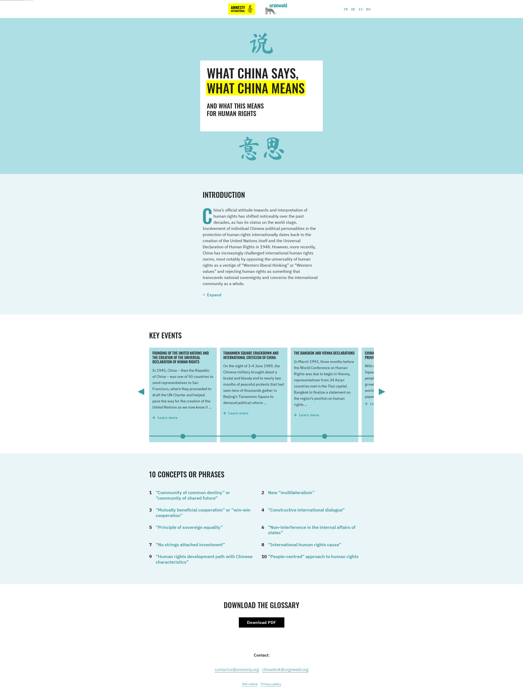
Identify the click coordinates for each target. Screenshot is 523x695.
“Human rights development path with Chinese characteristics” (204, 559)
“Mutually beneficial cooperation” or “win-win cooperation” (203, 512)
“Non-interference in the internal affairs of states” (311, 529)
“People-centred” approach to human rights (313, 556)
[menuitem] (347, 9)
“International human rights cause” (304, 544)
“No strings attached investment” (190, 544)
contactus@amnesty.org (237, 669)
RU (368, 9)
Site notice (250, 684)
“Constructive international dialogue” (306, 510)
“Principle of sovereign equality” (189, 527)
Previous (141, 391)
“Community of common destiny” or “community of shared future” (193, 495)
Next (382, 391)
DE (353, 9)
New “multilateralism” (291, 492)
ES (361, 9)
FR (346, 9)
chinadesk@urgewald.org (285, 669)
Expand (214, 295)
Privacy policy (271, 684)
